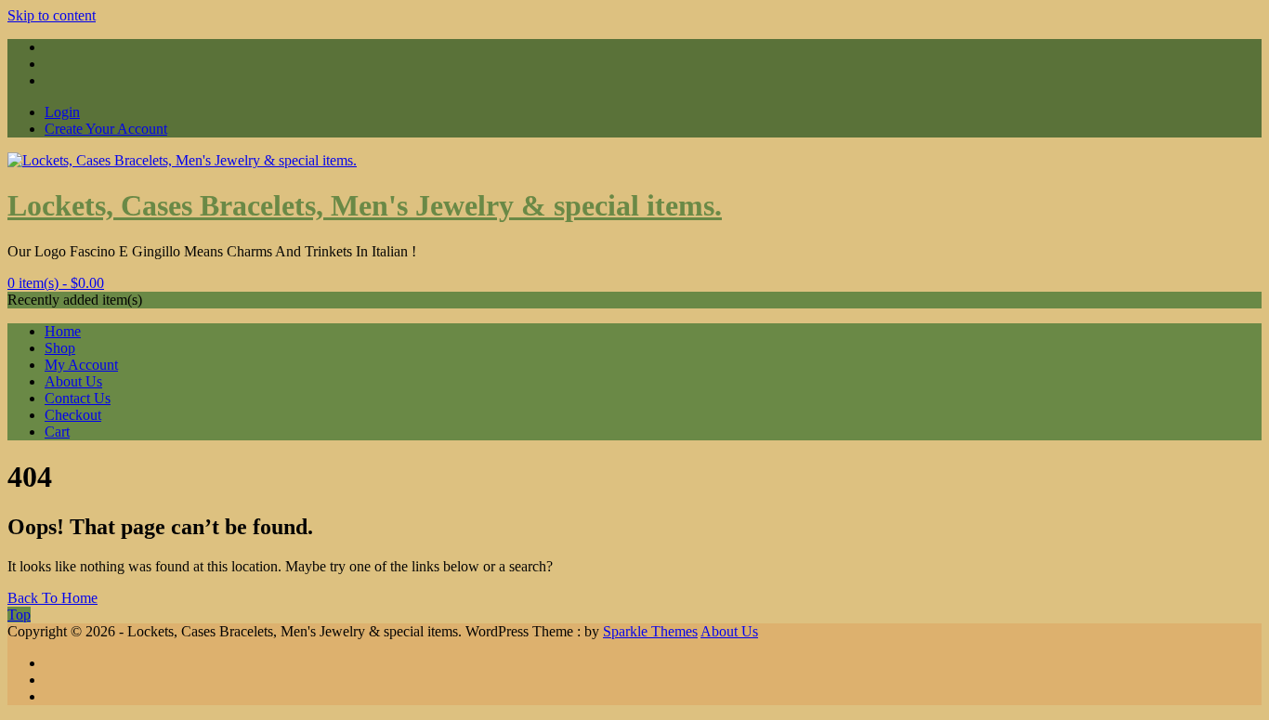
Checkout (73, 415)
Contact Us (78, 398)
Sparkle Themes (650, 631)
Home (63, 331)
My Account (81, 365)
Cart (57, 431)
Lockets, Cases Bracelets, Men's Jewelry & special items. (364, 205)
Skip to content (51, 15)
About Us (73, 381)
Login (62, 112)
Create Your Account (106, 129)
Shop (60, 348)
